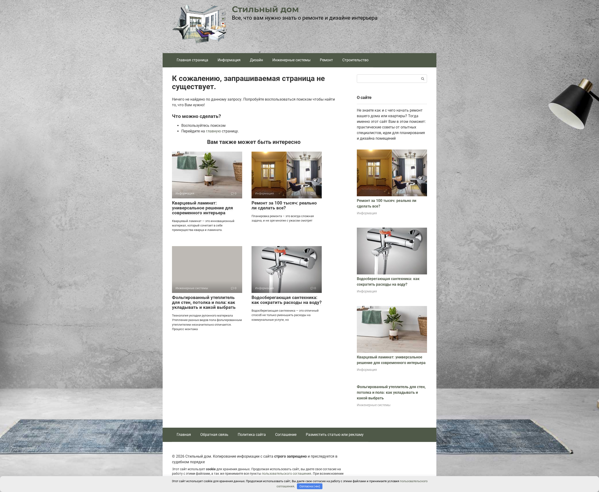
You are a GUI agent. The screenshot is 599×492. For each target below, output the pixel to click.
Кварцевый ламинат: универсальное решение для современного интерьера (202, 207)
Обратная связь (214, 434)
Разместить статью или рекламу (335, 434)
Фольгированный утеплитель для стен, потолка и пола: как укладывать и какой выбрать (204, 302)
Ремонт (326, 60)
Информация (229, 60)
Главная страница (192, 60)
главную (213, 131)
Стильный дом (265, 9)
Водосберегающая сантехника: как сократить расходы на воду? (286, 300)
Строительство (355, 60)
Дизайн (256, 60)
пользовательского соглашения (286, 474)
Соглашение (285, 434)
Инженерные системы (291, 60)
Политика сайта (252, 434)
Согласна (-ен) (310, 486)
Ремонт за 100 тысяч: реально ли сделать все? (284, 205)
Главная (184, 434)
